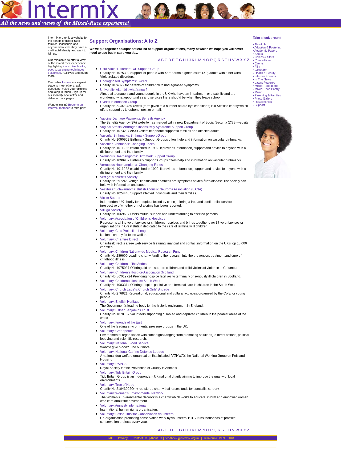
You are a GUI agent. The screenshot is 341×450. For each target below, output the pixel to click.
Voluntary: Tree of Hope (117, 385)
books (81, 66)
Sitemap (137, 23)
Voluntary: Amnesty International (123, 405)
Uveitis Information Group (118, 102)
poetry (52, 69)
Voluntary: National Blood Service (124, 343)
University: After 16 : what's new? (123, 90)
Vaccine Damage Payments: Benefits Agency (132, 118)
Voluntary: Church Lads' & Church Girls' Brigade (134, 289)
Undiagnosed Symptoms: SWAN (123, 81)
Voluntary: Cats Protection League (124, 231)
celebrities (54, 72)
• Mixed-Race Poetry (266, 89)
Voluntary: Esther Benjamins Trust (124, 310)
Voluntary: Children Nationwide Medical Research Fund (140, 251)
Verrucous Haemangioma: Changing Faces (131, 165)
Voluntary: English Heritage (120, 302)
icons (66, 66)
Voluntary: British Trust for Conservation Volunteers (136, 414)
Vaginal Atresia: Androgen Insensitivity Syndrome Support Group (146, 127)
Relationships (263, 101)
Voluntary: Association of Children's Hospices (132, 218)
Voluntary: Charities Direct (119, 239)
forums (66, 82)
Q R (217, 60)
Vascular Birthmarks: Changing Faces (127, 144)
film (73, 66)
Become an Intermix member (65, 106)
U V (231, 60)
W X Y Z (242, 60)
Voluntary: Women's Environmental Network (131, 393)
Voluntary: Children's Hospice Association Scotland (137, 272)
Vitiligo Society (110, 210)
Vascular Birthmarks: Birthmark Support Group (133, 135)
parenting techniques (71, 69)
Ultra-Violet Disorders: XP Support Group (129, 69)
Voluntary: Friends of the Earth (122, 322)
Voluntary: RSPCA (113, 364)
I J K (190, 60)
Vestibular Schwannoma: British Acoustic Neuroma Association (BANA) (151, 189)
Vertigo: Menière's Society (118, 177)
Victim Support (110, 198)
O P (209, 60)
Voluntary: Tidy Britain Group (120, 372)
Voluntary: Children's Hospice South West (130, 281)
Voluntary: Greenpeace (116, 331)
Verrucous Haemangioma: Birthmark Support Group (137, 156)
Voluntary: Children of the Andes (123, 264)
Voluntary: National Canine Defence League (132, 352)
